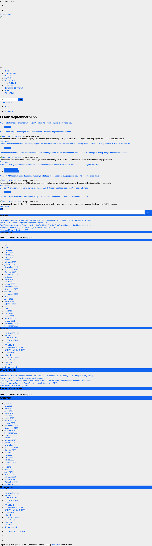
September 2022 (11, 294)
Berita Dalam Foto (12, 333)
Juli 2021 (7, 306)
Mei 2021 (8, 311)
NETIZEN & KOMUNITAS (13, 88)
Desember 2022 (11, 286)
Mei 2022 (8, 296)
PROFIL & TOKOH (11, 357)
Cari (1, 209)
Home (6, 71)
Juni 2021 (8, 308)
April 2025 (8, 257)
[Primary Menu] (1, 67)
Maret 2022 (9, 301)
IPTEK (6, 90)
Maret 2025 (9, 259)
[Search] (0, 97)
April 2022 (8, 299)
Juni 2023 (8, 277)
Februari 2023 (10, 282)
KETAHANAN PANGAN (13, 347)
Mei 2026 (8, 250)
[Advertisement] (70, 64)
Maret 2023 (9, 279)
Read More (4, 141)
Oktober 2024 (10, 272)
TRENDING (8, 86)
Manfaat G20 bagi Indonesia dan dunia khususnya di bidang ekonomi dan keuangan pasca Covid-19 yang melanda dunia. (50, 164)
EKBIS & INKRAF (10, 73)
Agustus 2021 (10, 304)
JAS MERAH (9, 345)
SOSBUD (7, 78)
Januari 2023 (9, 284)
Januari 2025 (9, 264)
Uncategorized (10, 367)
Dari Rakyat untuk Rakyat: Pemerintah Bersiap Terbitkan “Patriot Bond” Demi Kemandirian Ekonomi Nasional (45, 225)
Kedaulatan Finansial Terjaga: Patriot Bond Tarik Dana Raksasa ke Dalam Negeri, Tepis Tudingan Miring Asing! (46, 220)
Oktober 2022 (10, 291)
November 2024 (11, 269)
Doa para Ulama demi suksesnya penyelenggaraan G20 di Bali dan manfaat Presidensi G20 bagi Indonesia (44, 188)
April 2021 (8, 313)
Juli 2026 (7, 245)
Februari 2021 (10, 318)
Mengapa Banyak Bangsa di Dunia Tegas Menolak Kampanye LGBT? (28, 227)
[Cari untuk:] (9, 99)
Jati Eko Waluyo (14, 136)
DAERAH (12, 83)
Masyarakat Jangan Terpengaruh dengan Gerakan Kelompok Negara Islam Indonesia (36, 123)
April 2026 (8, 252)
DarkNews (55, 545)
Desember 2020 (11, 323)
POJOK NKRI (9, 81)
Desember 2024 (11, 267)
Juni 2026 (8, 247)
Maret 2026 (9, 255)
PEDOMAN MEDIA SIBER (14, 531)
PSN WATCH (9, 93)
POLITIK (7, 76)
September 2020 (11, 326)
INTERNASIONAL (11, 171)
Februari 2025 (10, 262)
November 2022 (11, 289)
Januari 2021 (9, 321)
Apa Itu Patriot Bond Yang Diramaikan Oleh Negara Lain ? (24, 222)
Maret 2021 (9, 316)
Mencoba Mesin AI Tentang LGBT (14, 230)
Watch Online (6, 102)
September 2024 (11, 274)
